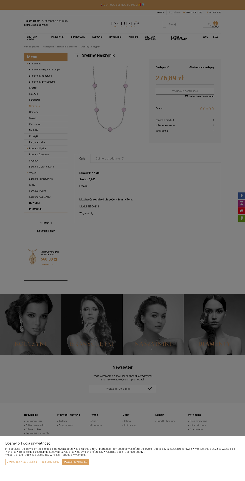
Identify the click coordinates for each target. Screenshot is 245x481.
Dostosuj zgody (50, 462)
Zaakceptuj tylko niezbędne (22, 462)
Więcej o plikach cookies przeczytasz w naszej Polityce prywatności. (45, 454)
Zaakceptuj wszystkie (75, 462)
